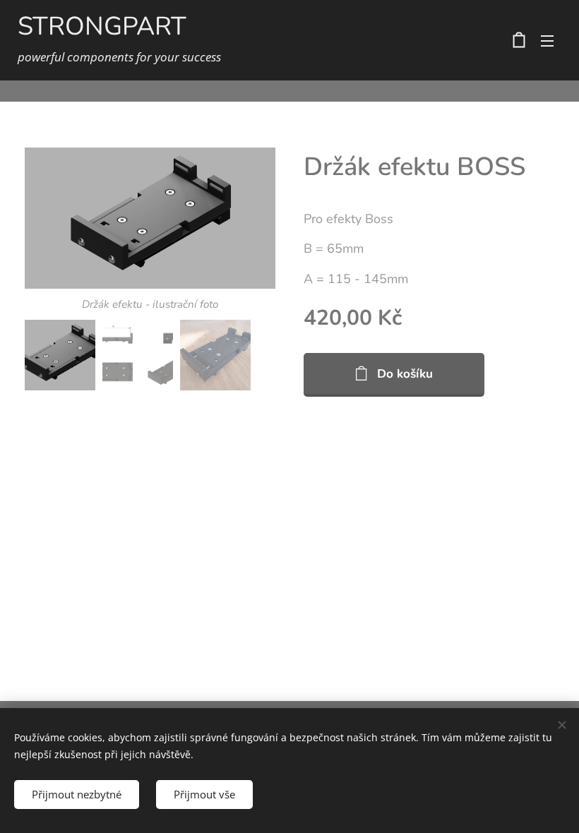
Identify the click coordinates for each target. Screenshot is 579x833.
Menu (547, 40)
